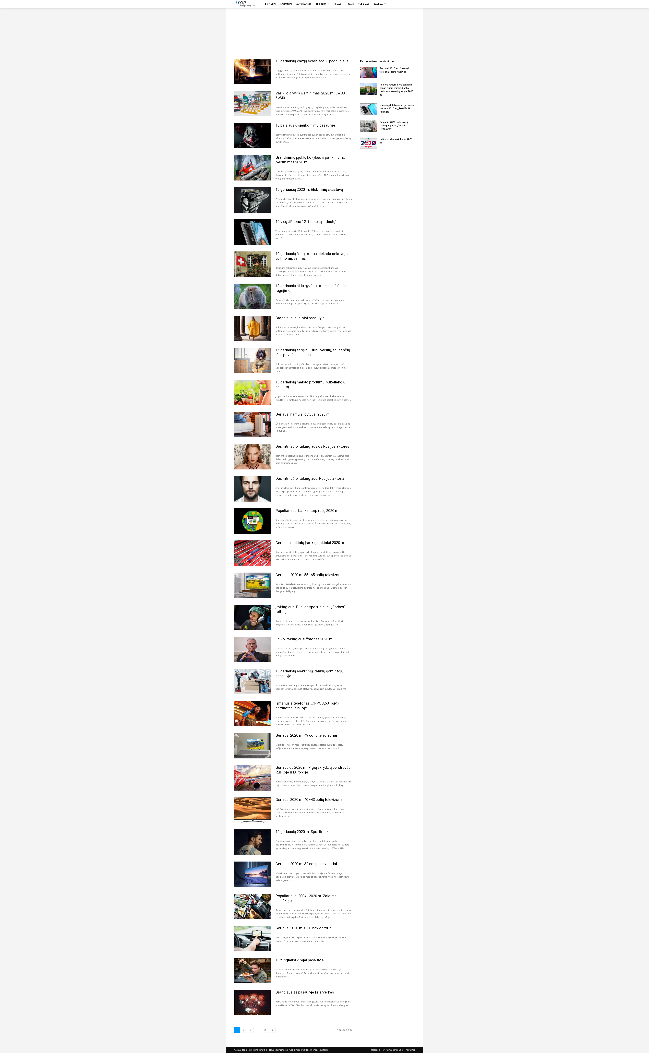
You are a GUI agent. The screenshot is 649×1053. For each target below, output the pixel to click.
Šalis (351, 4)
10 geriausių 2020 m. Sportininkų (303, 832)
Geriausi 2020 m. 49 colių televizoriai (306, 735)
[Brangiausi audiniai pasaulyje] (252, 328)
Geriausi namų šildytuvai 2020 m (302, 414)
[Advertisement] (324, 33)
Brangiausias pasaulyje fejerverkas (304, 992)
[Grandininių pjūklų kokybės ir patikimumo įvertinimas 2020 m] (252, 167)
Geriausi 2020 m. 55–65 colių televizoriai (309, 575)
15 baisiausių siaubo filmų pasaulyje (305, 125)
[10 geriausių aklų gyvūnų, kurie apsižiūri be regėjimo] (252, 296)
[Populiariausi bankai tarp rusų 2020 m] (252, 521)
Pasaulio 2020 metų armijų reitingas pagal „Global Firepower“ (394, 125)
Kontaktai (410, 1049)
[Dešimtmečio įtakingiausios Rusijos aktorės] (252, 456)
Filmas (337, 4)
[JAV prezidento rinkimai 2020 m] (368, 143)
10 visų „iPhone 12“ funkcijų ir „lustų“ (305, 222)
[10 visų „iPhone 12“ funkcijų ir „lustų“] (252, 232)
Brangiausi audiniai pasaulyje (299, 318)
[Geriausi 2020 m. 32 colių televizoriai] (252, 874)
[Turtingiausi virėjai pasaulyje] (252, 970)
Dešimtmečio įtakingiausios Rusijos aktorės (312, 446)
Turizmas (363, 4)
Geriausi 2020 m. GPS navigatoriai (303, 928)
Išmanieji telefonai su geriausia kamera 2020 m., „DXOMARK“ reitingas (397, 108)
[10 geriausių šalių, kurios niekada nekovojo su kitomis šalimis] (252, 264)
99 (265, 1029)
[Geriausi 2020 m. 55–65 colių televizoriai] (252, 585)
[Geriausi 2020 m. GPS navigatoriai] (252, 938)
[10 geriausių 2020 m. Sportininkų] (252, 842)
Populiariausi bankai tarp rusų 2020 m (306, 511)
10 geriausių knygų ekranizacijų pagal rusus (311, 61)
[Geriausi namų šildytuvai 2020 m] (252, 424)
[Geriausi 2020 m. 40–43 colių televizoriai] (252, 810)
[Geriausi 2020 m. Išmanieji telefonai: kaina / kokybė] (368, 72)
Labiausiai (286, 4)
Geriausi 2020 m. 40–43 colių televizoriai (309, 799)
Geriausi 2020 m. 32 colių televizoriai (306, 864)
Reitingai (270, 4)
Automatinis (303, 4)
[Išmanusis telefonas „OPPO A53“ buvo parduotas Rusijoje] (252, 713)
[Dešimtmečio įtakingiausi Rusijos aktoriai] (252, 489)
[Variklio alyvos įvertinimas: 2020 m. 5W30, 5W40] (252, 103)
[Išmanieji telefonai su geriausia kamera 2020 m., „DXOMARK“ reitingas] (368, 109)
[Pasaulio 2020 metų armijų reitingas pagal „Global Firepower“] (368, 126)
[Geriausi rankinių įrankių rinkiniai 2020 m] (252, 553)
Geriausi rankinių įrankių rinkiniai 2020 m (309, 543)
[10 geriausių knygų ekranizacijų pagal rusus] (252, 71)
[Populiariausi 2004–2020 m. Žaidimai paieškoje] (252, 906)
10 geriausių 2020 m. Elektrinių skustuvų (309, 189)
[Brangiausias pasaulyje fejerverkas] (252, 1002)
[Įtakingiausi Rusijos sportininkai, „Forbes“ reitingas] (252, 617)
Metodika (375, 1049)
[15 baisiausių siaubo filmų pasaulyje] (252, 135)
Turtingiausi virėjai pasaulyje (299, 960)
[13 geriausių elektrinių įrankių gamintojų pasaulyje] (252, 681)
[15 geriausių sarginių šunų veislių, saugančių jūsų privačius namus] (252, 360)
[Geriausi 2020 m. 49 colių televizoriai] (252, 745)
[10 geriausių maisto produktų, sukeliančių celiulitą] (252, 392)
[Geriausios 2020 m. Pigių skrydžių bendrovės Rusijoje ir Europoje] (252, 778)
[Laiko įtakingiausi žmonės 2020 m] (252, 649)
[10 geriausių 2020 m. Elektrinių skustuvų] (252, 200)
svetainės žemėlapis (393, 1049)
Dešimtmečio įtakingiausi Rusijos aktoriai (310, 478)
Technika (321, 4)
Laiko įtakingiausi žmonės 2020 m (303, 639)
